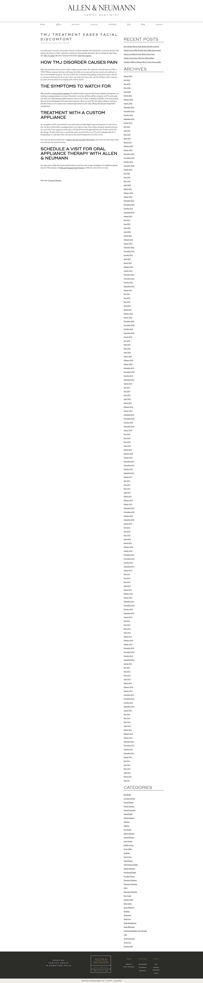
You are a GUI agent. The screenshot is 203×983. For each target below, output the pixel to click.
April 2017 (127, 493)
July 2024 (127, 173)
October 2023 (128, 209)
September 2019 (129, 380)
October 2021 (128, 282)
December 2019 (129, 368)
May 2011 (127, 769)
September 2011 (129, 753)
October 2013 (128, 656)
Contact (159, 24)
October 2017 (128, 469)
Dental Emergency (130, 810)
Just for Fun (128, 857)
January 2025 (128, 150)
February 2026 (128, 100)
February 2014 (128, 640)
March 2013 (128, 683)
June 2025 (127, 131)
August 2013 (128, 664)
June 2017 (127, 485)
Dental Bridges (128, 802)
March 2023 (128, 236)
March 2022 (128, 263)
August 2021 (128, 290)
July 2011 (127, 761)
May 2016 (127, 535)
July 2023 (127, 220)
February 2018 (128, 454)
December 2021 (129, 275)
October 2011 (128, 749)
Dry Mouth (127, 830)
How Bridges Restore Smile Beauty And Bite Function (141, 46)
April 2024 (127, 185)
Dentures (127, 822)
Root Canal (127, 896)
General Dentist (129, 837)
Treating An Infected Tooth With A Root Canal (139, 54)
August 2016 (128, 524)
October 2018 (128, 422)
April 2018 (127, 446)
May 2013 (127, 675)
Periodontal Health (130, 872)
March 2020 (128, 356)
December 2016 (129, 508)
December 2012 (129, 695)
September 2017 (129, 473)
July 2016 (127, 528)
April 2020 (127, 352)
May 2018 (127, 442)
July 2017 (127, 481)
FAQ (128, 24)
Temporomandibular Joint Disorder (135, 931)
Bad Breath (127, 795)
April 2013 (127, 679)
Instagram (142, 964)
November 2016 (129, 512)
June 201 (127, 780)
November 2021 (129, 279)
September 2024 (129, 166)
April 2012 (127, 726)
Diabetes (126, 826)
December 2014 (129, 601)
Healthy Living (128, 845)
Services (94, 24)
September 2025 (129, 119)
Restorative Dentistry (130, 892)
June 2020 (127, 345)
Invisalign (127, 853)
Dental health (128, 814)
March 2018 (128, 450)
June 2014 (127, 625)
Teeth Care (127, 919)
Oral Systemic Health (131, 865)
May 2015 (127, 582)
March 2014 (128, 637)
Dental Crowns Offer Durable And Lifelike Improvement (142, 50)
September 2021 (129, 286)
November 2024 (129, 158)
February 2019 (128, 407)
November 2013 (129, 652)
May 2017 (127, 489)
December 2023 (129, 201)
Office (58, 24)
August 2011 (128, 757)
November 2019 (129, 372)
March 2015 (128, 590)
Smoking (127, 911)
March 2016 (128, 543)
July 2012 (127, 714)
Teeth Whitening (129, 927)
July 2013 (127, 668)
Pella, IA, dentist (49, 56)
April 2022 (127, 259)
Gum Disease (128, 841)
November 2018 (129, 419)
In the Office (128, 849)
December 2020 (129, 321)
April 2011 (127, 773)
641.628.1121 (117, 981)
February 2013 (128, 687)
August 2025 (128, 123)
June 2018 (127, 438)
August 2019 (128, 384)
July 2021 (127, 294)
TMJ (125, 935)
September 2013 (129, 660)
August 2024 (128, 170)
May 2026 (127, 88)
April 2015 (127, 586)
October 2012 (128, 703)
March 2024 (128, 189)
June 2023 (127, 224)
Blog (143, 24)
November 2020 (129, 325)
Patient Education (129, 869)
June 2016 (127, 531)
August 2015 (128, 570)
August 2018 (128, 430)
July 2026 (127, 80)
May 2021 (127, 302)
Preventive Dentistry (54, 180)
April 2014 (127, 633)
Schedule (112, 24)
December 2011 (129, 742)
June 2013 (127, 672)
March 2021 (128, 310)
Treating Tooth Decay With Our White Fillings (139, 58)
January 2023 (128, 243)
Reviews (142, 970)
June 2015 (127, 578)
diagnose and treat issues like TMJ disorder (80, 140)
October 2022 (128, 255)
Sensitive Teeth (128, 900)
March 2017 (128, 496)
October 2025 (128, 115)
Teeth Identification (130, 923)
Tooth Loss (127, 942)
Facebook (142, 967)
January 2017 (128, 504)
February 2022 (128, 267)
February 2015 (128, 594)
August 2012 (128, 710)
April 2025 (127, 139)
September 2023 (129, 212)
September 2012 (129, 707)
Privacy (129, 964)
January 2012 (128, 738)
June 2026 (127, 84)
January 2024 (128, 197)
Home (42, 24)
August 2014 (128, 617)
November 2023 (129, 205)
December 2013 (129, 648)
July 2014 (127, 621)
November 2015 (129, 559)
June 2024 (127, 177)
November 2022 (129, 251)
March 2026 (128, 96)
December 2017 (129, 461)
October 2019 (128, 376)
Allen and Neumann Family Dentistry (72, 168)
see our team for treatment (61, 93)
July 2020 (127, 341)
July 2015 (127, 574)
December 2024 (129, 154)
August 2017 (128, 477)
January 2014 (128, 644)
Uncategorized (128, 946)
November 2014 (129, 605)
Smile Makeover (129, 908)
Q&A (126, 888)
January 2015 (128, 598)
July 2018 (127, 434)
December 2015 (129, 555)
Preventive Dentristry (130, 884)
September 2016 (129, 520)
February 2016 (128, 547)
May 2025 (127, 135)
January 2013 (128, 691)
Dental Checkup (129, 806)
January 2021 (128, 317)
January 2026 (128, 103)
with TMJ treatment (84, 56)
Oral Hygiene (128, 861)
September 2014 (129, 613)
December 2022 (129, 247)
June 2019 (127, 391)
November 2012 (129, 699)
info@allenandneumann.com (93, 981)
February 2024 (128, 193)
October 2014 (128, 609)
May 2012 (127, 722)
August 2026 (128, 76)
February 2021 (128, 314)
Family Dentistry (129, 834)
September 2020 (129, 333)
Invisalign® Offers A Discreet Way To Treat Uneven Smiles (142, 62)
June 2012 (127, 718)
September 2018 (129, 426)
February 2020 (128, 360)
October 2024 (128, 162)
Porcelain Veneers (129, 876)
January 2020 (128, 364)
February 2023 (128, 240)
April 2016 (127, 539)
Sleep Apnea (128, 904)
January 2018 (128, 458)
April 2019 (127, 399)
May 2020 (127, 349)
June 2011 (127, 765)
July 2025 (127, 127)
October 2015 (128, 563)
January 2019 (128, 411)
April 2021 (127, 306)
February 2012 (128, 734)
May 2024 (127, 181)
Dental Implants (129, 818)
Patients (76, 24)
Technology (127, 915)
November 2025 (129, 111)
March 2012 (128, 730)
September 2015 (129, 566)
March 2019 (128, 403)
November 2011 (129, 745)
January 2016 (128, 551)
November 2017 (129, 465)
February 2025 (128, 146)
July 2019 (127, 388)
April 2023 (127, 232)
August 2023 (128, 216)
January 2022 (128, 271)
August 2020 (128, 337)
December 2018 (129, 415)
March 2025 (128, 142)
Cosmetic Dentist (129, 799)
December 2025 (129, 107)
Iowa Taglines (128, 967)
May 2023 (127, 228)
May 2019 (127, 395)
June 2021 (127, 298)
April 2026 (127, 92)
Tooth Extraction (129, 939)
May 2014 (127, 629)
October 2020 (128, 329)
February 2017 (128, 500)
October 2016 (128, 516)
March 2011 (128, 777)
